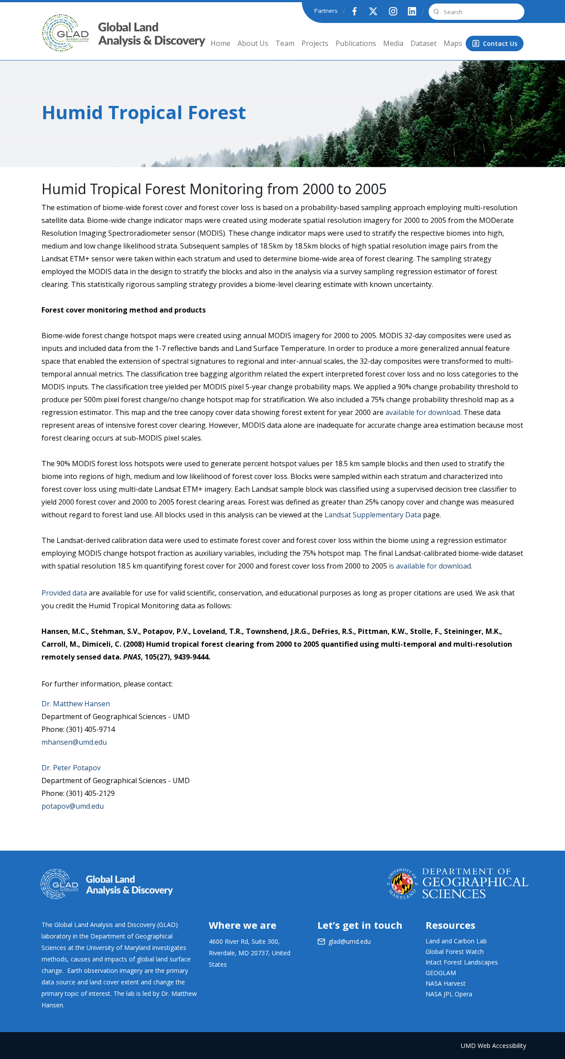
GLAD (53, 39)
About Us (252, 43)
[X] (373, 11)
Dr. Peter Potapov (71, 768)
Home (220, 43)
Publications (355, 43)
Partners (326, 11)
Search (435, 12)
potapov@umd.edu (72, 806)
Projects (314, 43)
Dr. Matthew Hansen (75, 704)
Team (284, 43)
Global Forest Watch (455, 951)
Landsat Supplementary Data (372, 515)
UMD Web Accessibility (493, 1045)
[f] (354, 11)
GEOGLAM (441, 973)
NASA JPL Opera (449, 994)
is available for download (430, 566)
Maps (453, 43)
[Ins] (393, 11)
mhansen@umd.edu (74, 742)
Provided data (64, 593)
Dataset (424, 43)
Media (393, 43)
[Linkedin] (412, 11)
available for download (422, 412)
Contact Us (500, 43)
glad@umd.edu (349, 941)
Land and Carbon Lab (456, 941)
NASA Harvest (446, 983)
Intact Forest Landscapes (462, 962)
